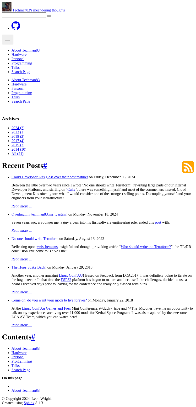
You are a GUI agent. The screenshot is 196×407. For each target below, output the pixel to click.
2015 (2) (17, 145)
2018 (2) (17, 136)
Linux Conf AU (71, 275)
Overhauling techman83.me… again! (39, 214)
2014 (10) (18, 149)
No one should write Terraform (34, 239)
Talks (15, 67)
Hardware (19, 55)
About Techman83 (25, 50)
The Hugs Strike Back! (28, 267)
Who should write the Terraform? (146, 247)
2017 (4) (17, 141)
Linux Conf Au (33, 308)
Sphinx (29, 403)
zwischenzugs (47, 247)
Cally (71, 189)
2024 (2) (17, 128)
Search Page (20, 72)
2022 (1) (17, 132)
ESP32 (66, 280)
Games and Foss (58, 308)
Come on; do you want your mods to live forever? (49, 300)
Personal (17, 59)
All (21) (17, 154)
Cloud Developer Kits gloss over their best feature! (49, 177)
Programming (21, 63)
